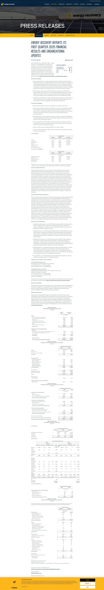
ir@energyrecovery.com (36, 573)
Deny (88, 587)
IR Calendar (46, 35)
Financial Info (69, 4)
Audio (71, 67)
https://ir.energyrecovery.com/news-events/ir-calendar (58, 280)
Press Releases (39, 35)
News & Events (54, 4)
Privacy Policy (46, 583)
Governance (96, 4)
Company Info (61, 4)
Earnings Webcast (59, 67)
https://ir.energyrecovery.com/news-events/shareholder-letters (53, 76)
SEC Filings (82, 4)
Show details (24, 586)
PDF (71, 68)
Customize (87, 583)
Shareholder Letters (70, 35)
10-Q (57, 70)
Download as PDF (69, 60)
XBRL (57, 72)
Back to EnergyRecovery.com (95, 0)
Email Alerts (60, 35)
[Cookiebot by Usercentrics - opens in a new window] (14, 588)
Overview (31, 35)
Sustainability (89, 4)
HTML (66, 70)
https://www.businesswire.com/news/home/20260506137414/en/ (45, 569)
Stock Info (76, 4)
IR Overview (47, 4)
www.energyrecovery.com (36, 305)
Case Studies (53, 35)
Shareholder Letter (60, 68)
